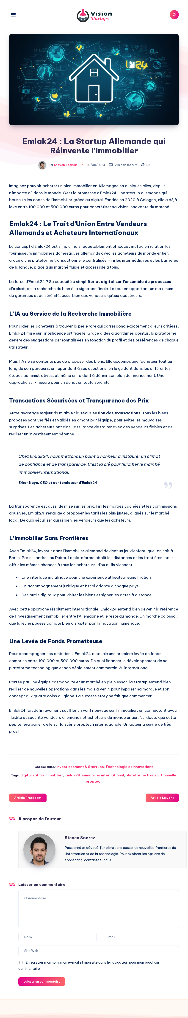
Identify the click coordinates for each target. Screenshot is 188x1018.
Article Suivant (162, 797)
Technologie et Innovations (129, 767)
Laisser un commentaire (41, 981)
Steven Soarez (80, 837)
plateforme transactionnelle (151, 775)
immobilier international (103, 775)
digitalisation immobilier (41, 775)
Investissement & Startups (80, 767)
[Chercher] (174, 14)
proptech (94, 781)
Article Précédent (27, 797)
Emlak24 (72, 775)
